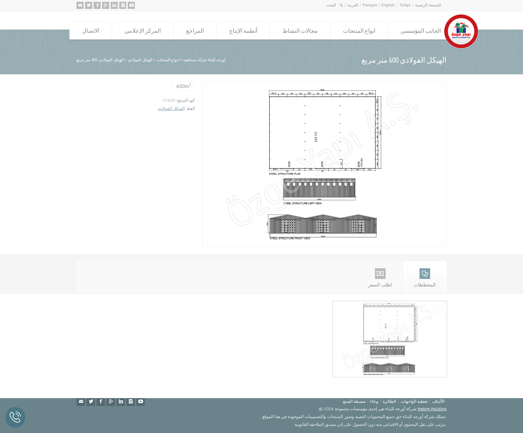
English (388, 4)
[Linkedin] (114, 5)
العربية (353, 4)
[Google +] (105, 5)
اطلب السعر (380, 285)
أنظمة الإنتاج (243, 30)
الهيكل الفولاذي (171, 108)
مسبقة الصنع (354, 401)
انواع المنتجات (359, 30)
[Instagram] (122, 5)
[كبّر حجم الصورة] (319, 85)
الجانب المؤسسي (421, 30)
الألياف (438, 401)
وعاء (374, 401)
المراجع (195, 30)
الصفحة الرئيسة (428, 4)
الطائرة (389, 401)
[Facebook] (97, 5)
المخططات (425, 285)
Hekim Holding (432, 408)
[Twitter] (88, 5)
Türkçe (405, 4)
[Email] (80, 5)
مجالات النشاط (300, 30)
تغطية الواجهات (414, 401)
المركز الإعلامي (143, 30)
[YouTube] (131, 5)
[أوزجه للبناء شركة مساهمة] (461, 47)
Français (370, 4)
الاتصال (90, 30)
